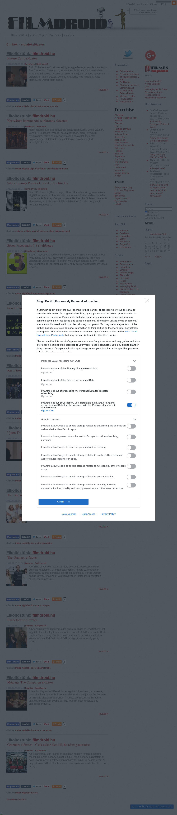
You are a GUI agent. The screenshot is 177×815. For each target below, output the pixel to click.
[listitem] (88, 361)
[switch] (131, 368)
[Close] (148, 301)
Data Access (88, 513)
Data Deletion (69, 513)
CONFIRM (63, 501)
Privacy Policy (108, 513)
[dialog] (88, 407)
